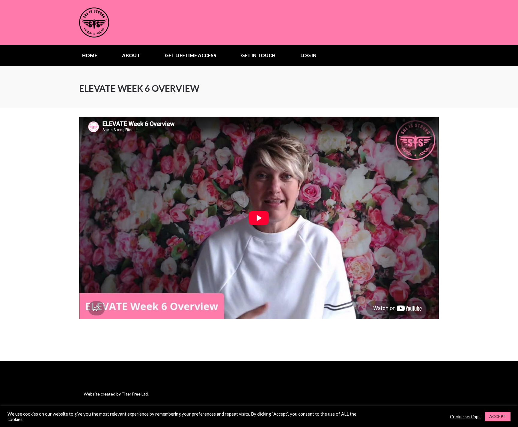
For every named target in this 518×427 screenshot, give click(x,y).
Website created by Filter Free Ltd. (116, 393)
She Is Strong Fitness (116, 22)
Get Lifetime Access (190, 55)
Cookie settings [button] (465, 416)
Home (89, 55)
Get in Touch (258, 55)
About (131, 55)
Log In (308, 55)
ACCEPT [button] (497, 416)
